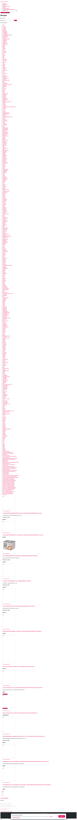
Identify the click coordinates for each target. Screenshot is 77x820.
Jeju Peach (4, 59)
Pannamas (4, 221)
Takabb (4, 360)
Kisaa (4, 89)
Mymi (4, 164)
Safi (3, 296)
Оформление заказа (6, 6)
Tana (3, 363)
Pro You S (4, 261)
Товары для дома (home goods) (8, 485)
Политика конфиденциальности (9, 9)
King (4, 87)
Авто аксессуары (6, 451)
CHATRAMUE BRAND (7, 34)
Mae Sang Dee (5, 132)
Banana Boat (5, 31)
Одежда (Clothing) (6, 469)
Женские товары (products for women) (10, 458)
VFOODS (4, 417)
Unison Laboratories (6, 413)
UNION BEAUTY (6, 411)
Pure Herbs (5, 267)
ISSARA (4, 51)
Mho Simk (4, 151)
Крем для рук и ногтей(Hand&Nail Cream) (11, 462)
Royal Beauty (5, 286)
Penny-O (4, 232)
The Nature (5, 386)
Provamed (4, 264)
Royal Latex (5, 287)
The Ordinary (5, 387)
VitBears (4, 426)
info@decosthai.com (6, 808)
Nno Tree (4, 198)
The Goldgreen (5, 385)
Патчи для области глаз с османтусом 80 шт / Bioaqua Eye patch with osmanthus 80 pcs (20, 712)
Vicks (4, 418)
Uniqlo (4, 412)
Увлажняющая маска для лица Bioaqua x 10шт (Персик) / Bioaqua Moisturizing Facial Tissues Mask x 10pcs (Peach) (26, 761)
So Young (4, 330)
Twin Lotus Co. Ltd (6, 403)
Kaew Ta (4, 75)
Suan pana (4, 344)
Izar (3, 54)
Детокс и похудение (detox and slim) (9, 456)
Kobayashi (5, 94)
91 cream (4, 28)
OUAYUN (5, 218)
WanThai (4, 429)
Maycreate (4, 144)
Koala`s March (5, 93)
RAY (4, 275)
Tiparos (4, 392)
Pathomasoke (5, 228)
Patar (4, 226)
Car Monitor (5, 32)
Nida (3, 195)
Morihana (4, 160)
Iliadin (4, 45)
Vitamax (4, 424)
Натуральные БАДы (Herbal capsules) (10, 467)
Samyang (4, 298)
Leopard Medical (6, 113)
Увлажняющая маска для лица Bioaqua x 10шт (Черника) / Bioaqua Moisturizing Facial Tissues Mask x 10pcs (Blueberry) (27, 784)
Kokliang (4, 97)
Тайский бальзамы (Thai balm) (8, 483)
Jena (3, 63)
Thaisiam (4, 382)
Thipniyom (5, 389)
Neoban (4, 184)
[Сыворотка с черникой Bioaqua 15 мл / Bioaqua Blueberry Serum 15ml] (9, 576)
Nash (4, 174)
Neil (3, 182)
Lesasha (4, 114)
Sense (4, 303)
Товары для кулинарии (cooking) (9, 488)
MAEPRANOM (6, 135)
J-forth (4, 55)
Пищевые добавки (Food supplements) (10, 470)
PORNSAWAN (5, 251)
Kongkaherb (5, 98)
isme (3, 50)
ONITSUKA (5, 210)
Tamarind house (5, 362)
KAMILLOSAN (6, 78)
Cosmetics (4, 37)
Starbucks (4, 342)
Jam (3, 57)
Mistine (4, 153)
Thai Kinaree (5, 375)
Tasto (4, 367)
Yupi (3, 443)
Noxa (4, 202)
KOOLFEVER (5, 99)
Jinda (4, 65)
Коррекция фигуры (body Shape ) (9, 459)
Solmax (4, 334)
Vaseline (4, 414)
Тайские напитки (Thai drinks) (8, 481)
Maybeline (4, 143)
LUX (4, 125)
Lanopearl (4, 108)
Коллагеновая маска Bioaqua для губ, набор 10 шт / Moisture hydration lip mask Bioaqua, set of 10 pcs (23, 534)
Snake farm (5, 325)
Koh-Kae (4, 96)
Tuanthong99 (5, 402)
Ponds (4, 248)
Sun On (4, 348)
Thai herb (4, 374)
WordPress (10, 811)
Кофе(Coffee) (5, 461)
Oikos (4, 205)
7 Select (4, 27)
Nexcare (4, 190)
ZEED (4, 446)
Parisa (4, 223)
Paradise (4, 222)
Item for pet (5, 52)
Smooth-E (4, 322)
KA (3, 74)
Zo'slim (4, 449)
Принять (61, 816)
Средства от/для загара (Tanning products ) (11, 477)
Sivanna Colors (5, 320)
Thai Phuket (5, 378)
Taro (3, 366)
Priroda (4, 260)
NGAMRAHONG (6, 191)
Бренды (4, 7)
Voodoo (4, 427)
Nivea (4, 197)
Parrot (4, 225)
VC (3, 415)
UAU (4, 407)
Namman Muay (5, 169)
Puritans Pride (5, 268)
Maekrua (4, 134)
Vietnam (4, 419)
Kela (3, 81)
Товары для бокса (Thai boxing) (9, 484)
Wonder (4, 433)
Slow (4, 321)
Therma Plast (5, 388)
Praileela (4, 254)
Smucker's (4, 323)
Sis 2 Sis (4, 319)
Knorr (4, 92)
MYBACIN (5, 163)
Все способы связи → (4, 809)
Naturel (4, 180)
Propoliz (4, 262)
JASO (4, 58)
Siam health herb (6, 311)
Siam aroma (5, 310)
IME (3, 47)
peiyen (4, 231)
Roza (4, 291)
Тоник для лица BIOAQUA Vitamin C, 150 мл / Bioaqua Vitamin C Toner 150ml (18, 666)
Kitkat (4, 90)
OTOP (4, 216)
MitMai (4, 154)
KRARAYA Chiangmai (7, 101)
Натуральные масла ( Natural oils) (9, 468)
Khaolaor (4, 85)
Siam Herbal (5, 313)
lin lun (4, 117)
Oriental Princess (6, 213)
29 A (3, 25)
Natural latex (5, 177)
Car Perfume (5, 33)
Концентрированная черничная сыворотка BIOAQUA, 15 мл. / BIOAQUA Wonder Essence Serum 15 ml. (24, 736)
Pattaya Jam (5, 229)
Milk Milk (4, 152)
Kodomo (4, 95)
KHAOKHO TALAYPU (7, 84)
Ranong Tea (5, 273)
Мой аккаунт (5, 4)
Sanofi (4, 300)
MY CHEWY (5, 162)
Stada (4, 341)
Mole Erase (5, 156)
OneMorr (4, 209)
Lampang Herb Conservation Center (9, 106)
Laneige (4, 107)
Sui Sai (4, 346)
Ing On (4, 49)
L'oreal (4, 103)
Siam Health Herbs (6, 312)
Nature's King (5, 179)
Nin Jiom (4, 196)
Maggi (4, 136)
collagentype (5, 36)
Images (4, 46)
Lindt (4, 118)
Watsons (4, 430)
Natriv (4, 175)
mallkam (4, 137)
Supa (4, 351)
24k (3, 24)
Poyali (4, 253)
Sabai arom (5, 294)
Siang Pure (5, 316)
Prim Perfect (5, 258)
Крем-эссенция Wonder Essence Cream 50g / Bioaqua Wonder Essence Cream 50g (19, 606)
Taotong (4, 365)
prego (4, 256)
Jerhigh (4, 64)
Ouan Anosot (5, 217)
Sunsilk (4, 350)
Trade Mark (5, 395)
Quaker (4, 269)
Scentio (4, 301)
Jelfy (3, 61)
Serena (4, 304)
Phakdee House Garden (7, 235)
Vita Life (4, 423)
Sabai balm (5, 295)
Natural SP (5, 178)
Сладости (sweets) (6, 473)
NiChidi (4, 194)
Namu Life (5, 171)
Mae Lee (4, 130)
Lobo (4, 121)
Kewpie (4, 82)
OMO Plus (5, 207)
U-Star (4, 405)
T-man (4, 358)
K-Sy (4, 72)
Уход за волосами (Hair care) (8, 489)
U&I (3, 406)
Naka (4, 167)
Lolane (4, 122)
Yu (3, 442)
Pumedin (4, 266)
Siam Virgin (5, 315)
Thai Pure (4, 379)
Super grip (4, 353)
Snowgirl (4, 328)
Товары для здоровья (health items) (9, 487)
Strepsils (4, 343)
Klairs (4, 91)
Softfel (4, 331)
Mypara (4, 165)
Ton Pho (4, 393)
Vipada (4, 420)
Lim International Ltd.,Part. (7, 116)
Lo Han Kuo (5, 120)
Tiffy (3, 390)
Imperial (4, 48)
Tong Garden (5, 394)
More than (4, 159)
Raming (4, 272)
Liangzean (4, 115)
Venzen (4, 416)
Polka (4, 247)
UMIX (4, 409)
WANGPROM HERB (7, 428)
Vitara (4, 425)
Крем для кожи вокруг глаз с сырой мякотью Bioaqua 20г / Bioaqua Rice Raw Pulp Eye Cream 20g (22, 687)
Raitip (4, 271)
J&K (3, 56)
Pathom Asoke (5, 227)
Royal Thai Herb (6, 288)
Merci (4, 149)
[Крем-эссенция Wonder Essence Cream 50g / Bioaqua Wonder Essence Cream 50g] (9, 601)
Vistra (4, 421)
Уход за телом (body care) (7, 492)
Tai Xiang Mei (5, 359)
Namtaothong (5, 170)
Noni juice (4, 200)
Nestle (4, 188)
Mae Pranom (5, 131)
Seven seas (5, 306)
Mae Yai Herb (5, 133)
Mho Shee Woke (6, 150)
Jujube (4, 67)
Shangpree (4, 308)
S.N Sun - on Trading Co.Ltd (8, 293)
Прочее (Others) (6, 472)
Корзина (4, 5)
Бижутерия (5, 454)
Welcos (4, 431)
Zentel (4, 448)
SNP (3, 329)
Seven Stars (5, 307)
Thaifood (4, 381)
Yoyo (4, 441)
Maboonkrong (5, 127)
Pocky (4, 246)
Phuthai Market (5, 242)
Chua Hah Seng (5, 35)
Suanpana (4, 345)
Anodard (4, 29)
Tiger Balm (5, 391)
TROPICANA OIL (6, 398)
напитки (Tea (5, 465)
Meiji (4, 147)
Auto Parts (4, 30)
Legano (4, 111)
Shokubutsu (5, 309)
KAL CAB (5, 77)
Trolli (4, 397)
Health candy (5, 44)
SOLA (4, 333)
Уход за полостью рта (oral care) (9, 491)
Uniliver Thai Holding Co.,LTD (8, 410)
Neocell (4, 185)
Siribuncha (5, 318)
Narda (4, 173)
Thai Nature (5, 377)
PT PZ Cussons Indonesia (7, 265)
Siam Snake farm (6, 314)
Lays (3, 109)
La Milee (4, 104)
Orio (3, 214)
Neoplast (4, 186)
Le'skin (4, 110)
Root (3, 282)
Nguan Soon (5, 192)
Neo (3, 183)
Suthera (4, 355)
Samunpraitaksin (6, 297)
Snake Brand (5, 324)
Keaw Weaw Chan (6, 80)
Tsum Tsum (5, 400)
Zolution (4, 450)
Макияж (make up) (6, 463)
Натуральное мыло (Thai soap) (8, 466)
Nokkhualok (5, 199)
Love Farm (5, 123)
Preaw (4, 255)
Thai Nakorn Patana (6, 376)
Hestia (1, 811)
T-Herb (4, 357)
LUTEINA (5, 124)
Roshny (4, 285)
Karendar (4, 79)
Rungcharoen (5, 292)
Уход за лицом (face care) (7, 490)
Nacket (4, 166)
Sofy (3, 332)
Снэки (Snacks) (6, 474)
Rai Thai (4, 270)
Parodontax (5, 224)
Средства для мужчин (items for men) (10, 476)
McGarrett (4, 145)
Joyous (4, 66)
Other (4, 215)
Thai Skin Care (5, 380)
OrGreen (4, 212)
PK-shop (4, 243)
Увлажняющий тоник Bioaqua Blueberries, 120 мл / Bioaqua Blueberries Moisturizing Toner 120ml (22, 513)
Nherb (4, 193)
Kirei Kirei (5, 88)
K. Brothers (5, 73)
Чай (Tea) (4, 494)
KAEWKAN (5, 76)
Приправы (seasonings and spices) (9, 471)
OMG (4, 206)
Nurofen (4, 204)
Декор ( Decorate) (6, 455)
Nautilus (4, 181)
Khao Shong (5, 83)
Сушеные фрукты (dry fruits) (8, 478)
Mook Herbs (5, 158)
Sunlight (4, 349)
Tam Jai (4, 361)
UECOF (4, 408)
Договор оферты (6, 8)
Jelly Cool (4, 62)
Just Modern (5, 70)
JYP (3, 71)
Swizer (4, 356)
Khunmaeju (5, 86)
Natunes (4, 176)
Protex (4, 263)
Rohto (4, 279)
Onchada (4, 208)
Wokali (4, 432)
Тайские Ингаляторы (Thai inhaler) (9, 480)
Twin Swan (5, 404)
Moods (4, 157)
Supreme (4, 354)
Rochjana (4, 278)
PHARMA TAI (5, 236)
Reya (4, 277)
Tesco (4, 373)
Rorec (4, 283)
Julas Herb (4, 68)
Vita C (4, 422)
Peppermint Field (6, 233)
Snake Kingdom (6, 326)
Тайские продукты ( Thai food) (8, 482)
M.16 (4, 126)
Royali (4, 290)
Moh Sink (4, 155)
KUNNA (4, 102)
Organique (4, 211)
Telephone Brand (6, 370)
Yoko (4, 440)
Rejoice (4, 276)
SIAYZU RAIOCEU (6, 317)
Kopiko (4, 100)
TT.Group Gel (5, 401)
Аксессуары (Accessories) (7, 452)
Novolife (4, 201)
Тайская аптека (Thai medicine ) (9, 479)
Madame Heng (5, 129)
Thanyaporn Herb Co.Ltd (7, 384)
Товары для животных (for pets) (9, 486)
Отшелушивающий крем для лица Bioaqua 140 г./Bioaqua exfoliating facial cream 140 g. (20, 555)
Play (3, 245)
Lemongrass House (6, 112)
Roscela (4, 284)
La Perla (4, 105)
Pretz (4, 257)
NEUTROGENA (6, 189)
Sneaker (4, 327)
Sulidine (4, 347)
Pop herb (4, 250)
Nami (4, 168)
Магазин (4, 3)
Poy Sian (4, 252)
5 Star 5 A (4, 26)
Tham (4, 383)
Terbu (4, 372)
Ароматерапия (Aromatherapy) (8, 453)
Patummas (4, 230)
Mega (4, 146)
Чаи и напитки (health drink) (8, 493)
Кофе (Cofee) (5, 460)
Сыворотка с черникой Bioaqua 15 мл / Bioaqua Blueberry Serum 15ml (17, 580)
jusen (4, 69)
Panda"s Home (5, 220)
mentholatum (5, 148)
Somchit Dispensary (6, 335)
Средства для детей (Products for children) (10, 475)
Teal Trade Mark (6, 368)
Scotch (4, 302)
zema (4, 447)
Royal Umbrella (5, 289)
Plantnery (4, 244)
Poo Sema (4, 249)
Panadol (4, 219)
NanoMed (4, 172)
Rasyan (4, 274)
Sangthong (5, 299)
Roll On (4, 281)
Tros (3, 399)
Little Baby (5, 119)
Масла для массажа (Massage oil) (9, 464)
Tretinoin (4, 396)
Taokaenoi (4, 364)
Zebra (4, 445)
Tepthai (4, 371)
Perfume (4, 234)
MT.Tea (4, 161)
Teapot (4, 369)
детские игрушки (6, 457)
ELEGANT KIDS (6, 38)
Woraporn (4, 434)
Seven (4, 305)
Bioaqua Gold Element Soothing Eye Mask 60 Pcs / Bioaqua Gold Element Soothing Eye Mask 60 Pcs (22, 631)
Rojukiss (4, 280)
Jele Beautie (5, 60)
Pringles (4, 259)
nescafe (4, 187)
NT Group (4, 203)
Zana (4, 444)
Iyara (4, 53)
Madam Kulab (5, 128)
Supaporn (4, 352)
